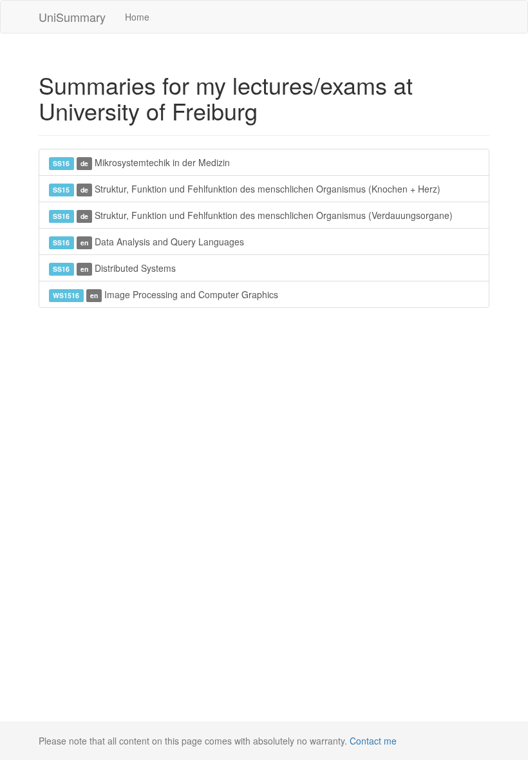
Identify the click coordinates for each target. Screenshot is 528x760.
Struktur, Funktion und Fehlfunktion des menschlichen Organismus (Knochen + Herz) (246, 188)
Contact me (373, 740)
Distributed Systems (114, 267)
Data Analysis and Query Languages (148, 241)
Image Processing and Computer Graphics (165, 294)
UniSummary (72, 16)
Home (137, 16)
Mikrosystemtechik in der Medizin (141, 162)
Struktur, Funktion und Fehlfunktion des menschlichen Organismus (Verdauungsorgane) (253, 215)
